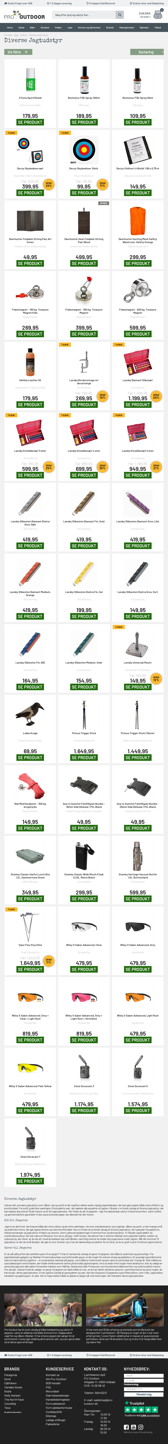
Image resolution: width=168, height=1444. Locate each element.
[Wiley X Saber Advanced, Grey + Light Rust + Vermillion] (84, 995)
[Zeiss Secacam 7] (30, 1136)
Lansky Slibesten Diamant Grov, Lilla (137, 521)
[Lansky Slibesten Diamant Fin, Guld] (84, 501)
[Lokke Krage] (30, 713)
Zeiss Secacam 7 (30, 1156)
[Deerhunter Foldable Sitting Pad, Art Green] (30, 218)
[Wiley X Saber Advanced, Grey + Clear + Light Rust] (30, 995)
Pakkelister (53, 1424)
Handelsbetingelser (58, 1399)
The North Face (14, 1399)
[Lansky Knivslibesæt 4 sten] (84, 430)
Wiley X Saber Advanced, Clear (84, 944)
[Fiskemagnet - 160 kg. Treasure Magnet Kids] (30, 289)
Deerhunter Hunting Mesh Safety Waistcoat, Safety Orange (138, 240)
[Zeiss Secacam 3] (84, 1066)
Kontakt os (52, 1375)
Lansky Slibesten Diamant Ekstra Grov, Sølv (30, 523)
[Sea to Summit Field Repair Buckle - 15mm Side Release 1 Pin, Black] (84, 783)
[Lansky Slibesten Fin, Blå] (30, 642)
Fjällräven (10, 1383)
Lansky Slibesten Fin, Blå (30, 662)
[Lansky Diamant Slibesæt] (138, 360)
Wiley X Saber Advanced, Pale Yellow (30, 1086)
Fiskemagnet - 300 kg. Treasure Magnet (84, 311)
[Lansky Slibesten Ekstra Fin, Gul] (84, 571)
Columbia (10, 1403)
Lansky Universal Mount (138, 662)
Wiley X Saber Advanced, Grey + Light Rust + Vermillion (83, 1017)
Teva (7, 1407)
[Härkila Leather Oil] (30, 360)
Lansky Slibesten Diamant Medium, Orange (30, 593)
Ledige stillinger (56, 1420)
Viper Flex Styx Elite (30, 944)
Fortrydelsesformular (59, 1407)
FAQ (48, 1387)
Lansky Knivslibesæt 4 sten (84, 450)
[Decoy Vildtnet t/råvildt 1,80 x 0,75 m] (138, 148)
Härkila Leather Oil (30, 380)
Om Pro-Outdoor (56, 1379)
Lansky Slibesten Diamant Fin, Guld (84, 521)
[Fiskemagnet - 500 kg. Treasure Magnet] (138, 289)
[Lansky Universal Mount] (138, 642)
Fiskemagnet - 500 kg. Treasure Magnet (137, 311)
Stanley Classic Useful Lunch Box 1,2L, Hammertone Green (30, 876)
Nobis (7, 1391)
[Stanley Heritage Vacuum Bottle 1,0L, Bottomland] (138, 854)
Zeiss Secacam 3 (84, 1086)
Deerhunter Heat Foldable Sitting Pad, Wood (83, 240)
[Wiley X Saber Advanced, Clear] (84, 924)
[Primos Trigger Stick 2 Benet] (138, 713)
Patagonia (10, 1375)
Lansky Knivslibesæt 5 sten (138, 450)
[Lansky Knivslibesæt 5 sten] (138, 430)
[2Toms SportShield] (30, 77)
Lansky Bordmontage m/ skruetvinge (84, 382)
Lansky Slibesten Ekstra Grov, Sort (137, 591)
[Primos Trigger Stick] (84, 713)
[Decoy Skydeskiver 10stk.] (84, 148)
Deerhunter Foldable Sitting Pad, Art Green (30, 240)
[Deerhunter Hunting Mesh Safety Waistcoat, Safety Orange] (138, 218)
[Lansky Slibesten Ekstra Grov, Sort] (138, 571)
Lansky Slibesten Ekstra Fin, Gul (84, 591)
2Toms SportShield (30, 97)
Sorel (7, 1379)
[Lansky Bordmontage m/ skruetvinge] (84, 360)
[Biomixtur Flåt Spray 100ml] (84, 77)
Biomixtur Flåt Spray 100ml (84, 97)
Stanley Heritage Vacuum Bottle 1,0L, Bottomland (138, 876)
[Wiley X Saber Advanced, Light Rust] (138, 995)
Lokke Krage (30, 733)
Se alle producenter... (13, 1412)
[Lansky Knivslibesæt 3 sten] (30, 430)
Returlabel (52, 1391)
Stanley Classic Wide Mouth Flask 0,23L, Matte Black (84, 876)
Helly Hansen (12, 1395)
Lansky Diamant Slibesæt (138, 380)
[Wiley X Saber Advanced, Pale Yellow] (30, 1066)
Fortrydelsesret (55, 1403)
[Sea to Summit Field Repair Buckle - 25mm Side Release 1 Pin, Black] (138, 783)
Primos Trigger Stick (84, 733)
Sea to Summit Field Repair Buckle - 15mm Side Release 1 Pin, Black (84, 805)
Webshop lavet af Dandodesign (138, 1432)
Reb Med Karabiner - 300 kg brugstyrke (30, 805)
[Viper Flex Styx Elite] (30, 924)
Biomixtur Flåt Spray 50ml (138, 97)
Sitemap (51, 1416)
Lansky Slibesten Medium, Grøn (84, 662)
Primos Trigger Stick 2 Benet (138, 733)
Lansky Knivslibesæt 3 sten (30, 450)
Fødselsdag (131, 1384)
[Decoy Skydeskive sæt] (30, 148)
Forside (8, 35)
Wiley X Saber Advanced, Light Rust (138, 1015)
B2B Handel (53, 1383)
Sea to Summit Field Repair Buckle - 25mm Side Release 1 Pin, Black (138, 805)
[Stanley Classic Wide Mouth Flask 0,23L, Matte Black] (84, 854)
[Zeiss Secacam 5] (138, 1066)
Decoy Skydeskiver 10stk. (84, 168)
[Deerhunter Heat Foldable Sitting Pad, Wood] (84, 218)
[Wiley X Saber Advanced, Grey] (138, 924)
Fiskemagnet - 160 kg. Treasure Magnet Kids (30, 311)
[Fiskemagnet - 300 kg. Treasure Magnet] (84, 289)
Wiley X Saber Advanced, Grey (137, 944)
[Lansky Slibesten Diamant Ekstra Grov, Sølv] (30, 501)
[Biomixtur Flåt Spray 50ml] (138, 77)
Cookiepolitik (54, 1412)
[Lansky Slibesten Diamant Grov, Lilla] (138, 501)
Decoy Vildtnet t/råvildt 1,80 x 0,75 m (137, 168)
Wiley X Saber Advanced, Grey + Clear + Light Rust (30, 1017)
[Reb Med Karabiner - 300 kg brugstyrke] (30, 783)
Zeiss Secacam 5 (138, 1086)
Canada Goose (13, 1387)
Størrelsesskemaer (57, 1395)
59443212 (101, 1393)
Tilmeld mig (143, 1394)
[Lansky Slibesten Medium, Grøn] (84, 642)
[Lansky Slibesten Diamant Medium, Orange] (30, 571)
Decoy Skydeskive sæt (30, 168)
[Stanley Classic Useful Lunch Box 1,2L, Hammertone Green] (30, 854)
